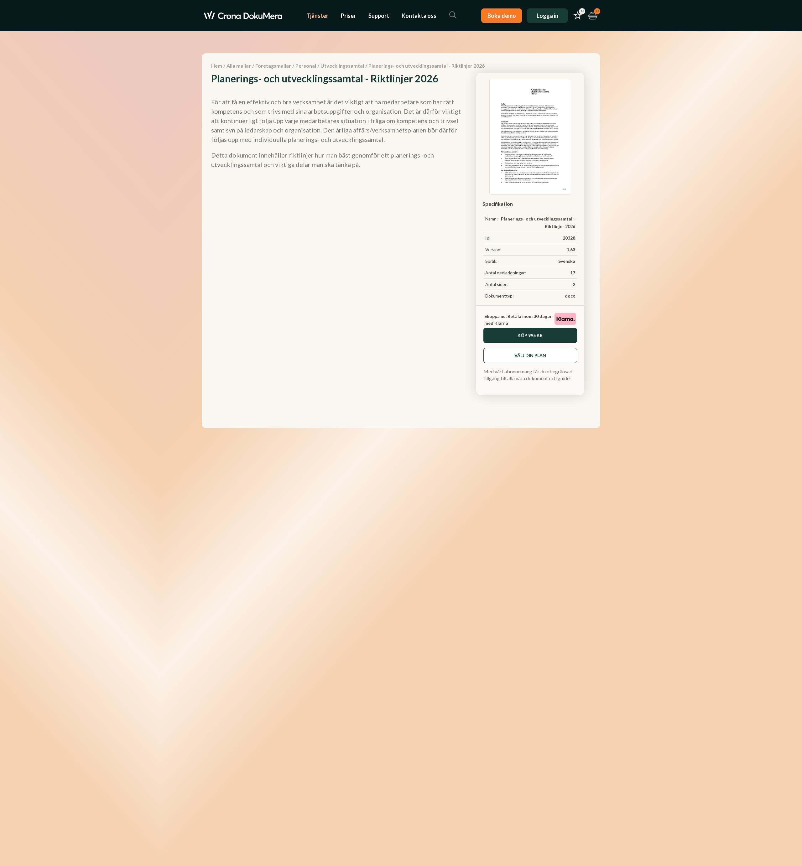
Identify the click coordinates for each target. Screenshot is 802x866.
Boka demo (501, 15)
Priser (348, 15)
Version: (493, 249)
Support (378, 15)
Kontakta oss (419, 15)
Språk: (491, 261)
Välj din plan (530, 355)
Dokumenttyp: (499, 295)
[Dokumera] (243, 15)
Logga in (547, 15)
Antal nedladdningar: (505, 272)
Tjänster (317, 15)
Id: (488, 238)
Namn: (491, 218)
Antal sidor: (496, 284)
